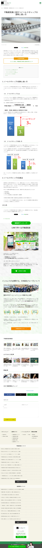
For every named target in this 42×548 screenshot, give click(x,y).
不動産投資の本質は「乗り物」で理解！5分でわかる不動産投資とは (10, 478)
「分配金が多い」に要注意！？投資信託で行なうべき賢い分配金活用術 (11, 505)
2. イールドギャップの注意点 (10, 73)
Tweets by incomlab (29, 390)
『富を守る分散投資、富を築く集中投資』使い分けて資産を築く (10, 494)
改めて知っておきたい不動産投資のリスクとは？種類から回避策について (34, 380)
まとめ (6, 75)
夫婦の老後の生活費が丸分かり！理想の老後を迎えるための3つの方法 (11, 502)
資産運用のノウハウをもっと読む (21, 522)
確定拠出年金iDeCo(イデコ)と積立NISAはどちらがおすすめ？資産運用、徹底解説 (12, 489)
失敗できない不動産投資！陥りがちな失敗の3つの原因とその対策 (10, 448)
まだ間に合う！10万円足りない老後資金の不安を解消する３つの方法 (10, 497)
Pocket (22, 47)
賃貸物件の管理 (14, 439)
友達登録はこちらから (17, 546)
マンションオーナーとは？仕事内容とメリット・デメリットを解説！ (16, 380)
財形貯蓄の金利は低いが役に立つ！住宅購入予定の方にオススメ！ (10, 516)
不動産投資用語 (37, 44)
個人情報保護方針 (35, 436)
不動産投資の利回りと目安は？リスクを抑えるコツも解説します (10, 462)
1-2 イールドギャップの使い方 (12, 72)
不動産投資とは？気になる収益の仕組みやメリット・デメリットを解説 (11, 459)
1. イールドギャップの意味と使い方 (11, 69)
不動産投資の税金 (15, 438)
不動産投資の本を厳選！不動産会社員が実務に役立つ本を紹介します (10, 467)
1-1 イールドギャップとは (11, 71)
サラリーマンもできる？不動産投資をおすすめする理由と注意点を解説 (25, 380)
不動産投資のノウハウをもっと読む (21, 481)
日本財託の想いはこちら (20, 328)
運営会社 (33, 434)
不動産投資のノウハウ (16, 434)
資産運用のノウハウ (15, 441)
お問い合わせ (34, 438)
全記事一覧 (4, 434)
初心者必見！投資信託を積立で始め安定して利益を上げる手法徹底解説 (11, 508)
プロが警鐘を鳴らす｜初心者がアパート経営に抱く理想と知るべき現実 (11, 470)
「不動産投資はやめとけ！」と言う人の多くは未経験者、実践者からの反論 (11, 475)
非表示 (22, 67)
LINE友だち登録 (22, 270)
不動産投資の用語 (15, 436)
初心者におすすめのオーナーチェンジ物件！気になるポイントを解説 (8, 380)
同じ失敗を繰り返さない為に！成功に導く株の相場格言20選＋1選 (10, 513)
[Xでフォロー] (21, 394)
